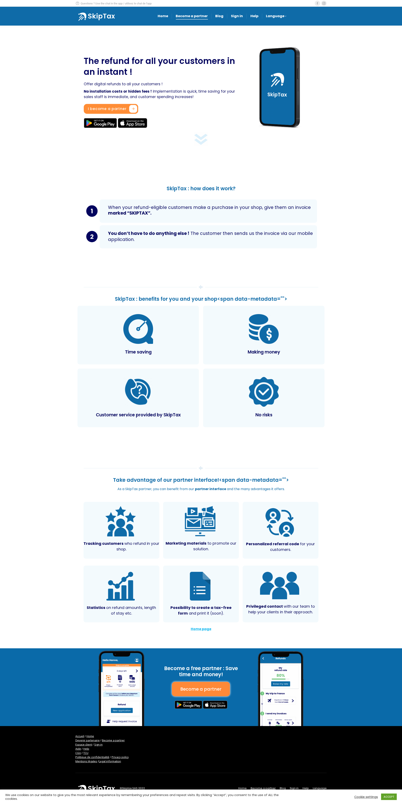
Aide (78, 749)
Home (90, 736)
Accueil (79, 736)
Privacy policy (120, 757)
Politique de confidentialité (92, 757)
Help (86, 749)
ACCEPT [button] (389, 797)
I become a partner (107, 108)
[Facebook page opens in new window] (317, 3)
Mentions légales (86, 761)
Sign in (98, 744)
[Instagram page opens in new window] (324, 3)
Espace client (83, 744)
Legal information (110, 761)
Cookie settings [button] (366, 797)
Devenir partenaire (87, 740)
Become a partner (113, 740)
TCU (85, 753)
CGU (78, 753)
